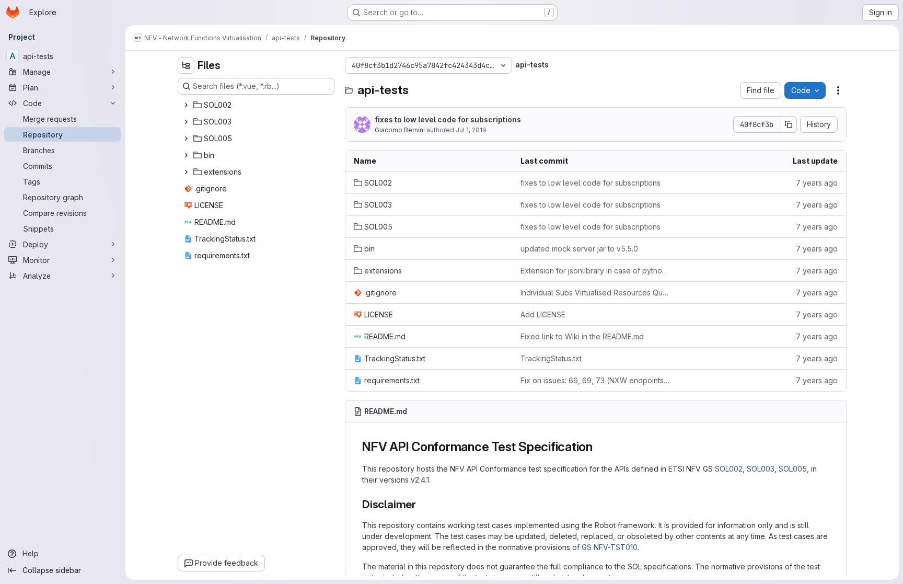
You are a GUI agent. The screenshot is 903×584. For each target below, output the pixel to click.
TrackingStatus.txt (551, 358)
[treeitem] (257, 105)
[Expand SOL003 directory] (186, 122)
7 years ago (817, 182)
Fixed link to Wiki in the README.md (582, 336)
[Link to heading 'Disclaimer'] (422, 504)
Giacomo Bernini (400, 130)
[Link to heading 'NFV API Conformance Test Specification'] (599, 446)
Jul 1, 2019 (471, 130)
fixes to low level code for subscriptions (448, 119)
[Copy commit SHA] (788, 124)
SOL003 (760, 468)
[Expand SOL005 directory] (186, 138)
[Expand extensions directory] (186, 172)
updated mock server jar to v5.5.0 (579, 248)
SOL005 (793, 468)
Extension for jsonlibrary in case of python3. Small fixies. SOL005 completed (595, 270)
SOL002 (729, 468)
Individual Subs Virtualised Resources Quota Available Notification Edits (595, 292)
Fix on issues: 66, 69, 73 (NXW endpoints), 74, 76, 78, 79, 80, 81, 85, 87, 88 (595, 380)
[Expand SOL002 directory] (186, 105)
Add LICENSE (542, 314)
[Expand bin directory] (186, 155)
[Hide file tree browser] (186, 65)
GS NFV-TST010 (610, 547)
